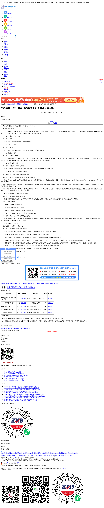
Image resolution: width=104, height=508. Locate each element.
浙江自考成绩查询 (8, 84)
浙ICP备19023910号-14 (13, 462)
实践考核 (40, 283)
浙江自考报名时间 (22, 456)
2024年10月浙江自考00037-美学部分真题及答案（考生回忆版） (21, 399)
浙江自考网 (14, 457)
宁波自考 (57, 456)
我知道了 (52, 121)
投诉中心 (63, 468)
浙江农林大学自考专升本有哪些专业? (14, 373)
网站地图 (69, 456)
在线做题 (6, 56)
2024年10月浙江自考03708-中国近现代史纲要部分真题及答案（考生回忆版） (24, 396)
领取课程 (23, 298)
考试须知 (6, 52)
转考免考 (50, 283)
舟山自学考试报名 (39, 456)
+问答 (55, 123)
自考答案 (25, 104)
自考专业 (6, 46)
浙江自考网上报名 (8, 83)
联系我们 (63, 456)
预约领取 (50, 298)
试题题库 (19, 104)
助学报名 (6, 94)
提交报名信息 (4, 261)
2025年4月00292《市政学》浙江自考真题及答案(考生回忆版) (20, 391)
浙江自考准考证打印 (9, 86)
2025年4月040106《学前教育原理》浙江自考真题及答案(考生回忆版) (22, 389)
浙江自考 (3, 456)
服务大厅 (6, 93)
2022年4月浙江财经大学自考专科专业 (14, 377)
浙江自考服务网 (11, 104)
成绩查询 (25, 283)
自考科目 (3, 283)
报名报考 (6, 43)
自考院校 (6, 48)
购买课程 (23, 303)
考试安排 (6, 49)
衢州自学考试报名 (49, 456)
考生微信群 (7, 89)
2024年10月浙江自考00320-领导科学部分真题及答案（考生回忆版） (22, 397)
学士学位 (35, 283)
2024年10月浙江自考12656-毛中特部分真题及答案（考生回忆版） (21, 392)
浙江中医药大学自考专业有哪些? (13, 372)
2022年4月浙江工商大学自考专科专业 (14, 380)
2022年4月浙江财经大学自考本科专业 (14, 378)
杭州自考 (30, 456)
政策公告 (6, 44)
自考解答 (6, 51)
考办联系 (56, 283)
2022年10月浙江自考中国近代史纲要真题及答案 (19, 286)
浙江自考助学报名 (5, 328)
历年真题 (6, 54)
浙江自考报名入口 (15, 328)
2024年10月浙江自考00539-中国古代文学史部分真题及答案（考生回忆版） (24, 394)
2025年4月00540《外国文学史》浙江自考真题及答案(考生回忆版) (21, 388)
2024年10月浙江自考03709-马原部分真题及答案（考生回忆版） (21, 400)
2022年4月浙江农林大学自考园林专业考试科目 (16, 375)
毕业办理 (45, 283)
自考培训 (6, 88)
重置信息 (11, 261)
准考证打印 (19, 283)
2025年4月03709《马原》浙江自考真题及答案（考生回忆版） (20, 386)
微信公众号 (7, 91)
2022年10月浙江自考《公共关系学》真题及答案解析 (21, 288)
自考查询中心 (7, 81)
